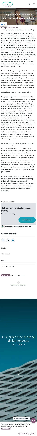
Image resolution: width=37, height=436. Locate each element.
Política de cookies (5, 428)
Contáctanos (27, 220)
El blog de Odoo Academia (9, 28)
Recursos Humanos (8, 201)
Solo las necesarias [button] (23, 433)
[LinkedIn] (13, 240)
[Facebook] (3, 240)
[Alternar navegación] (34, 4)
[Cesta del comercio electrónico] (29, 4)
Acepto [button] (32, 433)
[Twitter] (8, 240)
